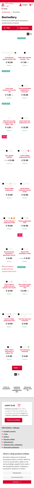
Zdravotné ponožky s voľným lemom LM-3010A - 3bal (9, 122)
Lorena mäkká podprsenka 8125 (24, 156)
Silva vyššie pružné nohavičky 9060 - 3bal (25, 286)
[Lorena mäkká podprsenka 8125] (24, 142)
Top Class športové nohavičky (25, 319)
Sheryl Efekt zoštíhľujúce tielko (25, 252)
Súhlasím (16, 482)
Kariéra (6, 437)
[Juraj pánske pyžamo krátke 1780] (9, 44)
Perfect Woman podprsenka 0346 (9, 221)
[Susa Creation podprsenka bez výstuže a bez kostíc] (9, 273)
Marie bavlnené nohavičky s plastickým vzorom (9, 253)
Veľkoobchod (8, 442)
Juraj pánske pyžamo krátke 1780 (9, 58)
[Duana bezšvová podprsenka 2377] (24, 109)
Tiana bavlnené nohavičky (25, 350)
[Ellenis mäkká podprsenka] (9, 175)
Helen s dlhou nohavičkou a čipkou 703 (9, 351)
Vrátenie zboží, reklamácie (13, 445)
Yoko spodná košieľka (9, 156)
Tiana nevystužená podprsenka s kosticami (25, 90)
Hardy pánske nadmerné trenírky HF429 (25, 190)
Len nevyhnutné (17, 477)
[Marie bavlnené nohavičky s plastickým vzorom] (9, 240)
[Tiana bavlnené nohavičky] (24, 338)
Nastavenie (17, 473)
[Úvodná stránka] (9, 4)
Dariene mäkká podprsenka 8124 (9, 319)
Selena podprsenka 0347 (24, 221)
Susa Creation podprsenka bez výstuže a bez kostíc (9, 286)
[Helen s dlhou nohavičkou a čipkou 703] (9, 338)
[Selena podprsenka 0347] (24, 209)
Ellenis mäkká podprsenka (9, 189)
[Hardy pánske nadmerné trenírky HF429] (24, 175)
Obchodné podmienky (11, 447)
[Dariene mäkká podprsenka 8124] (9, 305)
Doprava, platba (9, 439)
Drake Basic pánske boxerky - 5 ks (24, 58)
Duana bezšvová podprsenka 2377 (24, 121)
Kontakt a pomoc (10, 431)
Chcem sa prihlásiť (13, 420)
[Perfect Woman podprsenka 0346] (9, 209)
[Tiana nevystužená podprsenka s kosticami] (24, 77)
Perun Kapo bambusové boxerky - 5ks (9, 90)
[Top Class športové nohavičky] (24, 305)
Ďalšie (16, 368)
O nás (5, 434)
